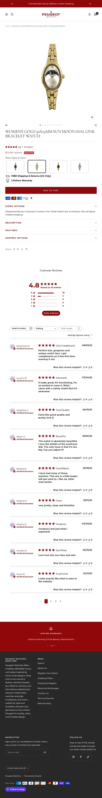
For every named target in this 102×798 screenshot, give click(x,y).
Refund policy (44, 703)
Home (8, 26)
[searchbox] (19, 328)
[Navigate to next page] (60, 601)
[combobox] (46, 328)
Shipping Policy (45, 678)
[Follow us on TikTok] (88, 756)
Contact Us (43, 693)
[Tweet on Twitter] (22, 249)
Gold (37, 166)
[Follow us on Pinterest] (80, 756)
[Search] (12, 14)
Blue (15, 166)
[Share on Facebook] (14, 249)
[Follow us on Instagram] (73, 756)
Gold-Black (58, 166)
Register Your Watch (48, 673)
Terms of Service (46, 698)
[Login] (89, 14)
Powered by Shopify (32, 776)
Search (41, 663)
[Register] (45, 752)
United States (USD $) (16, 768)
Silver (79, 166)
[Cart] (95, 14)
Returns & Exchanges (48, 688)
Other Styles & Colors (15, 158)
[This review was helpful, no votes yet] (84, 367)
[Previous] (6, 125)
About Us (42, 668)
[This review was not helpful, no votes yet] (89, 367)
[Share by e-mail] (26, 249)
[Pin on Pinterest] (17, 249)
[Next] (95, 125)
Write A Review (51, 313)
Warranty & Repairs (47, 683)
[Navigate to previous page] (41, 601)
